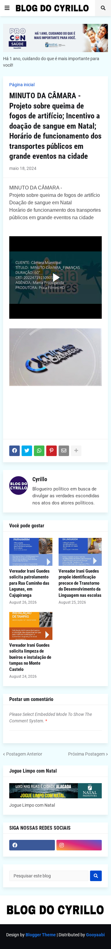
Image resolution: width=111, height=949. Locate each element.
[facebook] (32, 845)
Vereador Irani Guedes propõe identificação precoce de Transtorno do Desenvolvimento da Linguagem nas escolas (80, 583)
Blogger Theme (41, 934)
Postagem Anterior (24, 754)
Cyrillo (39, 479)
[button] (7, 8)
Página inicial (22, 84)
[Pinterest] (51, 451)
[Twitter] (27, 451)
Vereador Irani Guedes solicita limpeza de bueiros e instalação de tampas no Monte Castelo (30, 657)
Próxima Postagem (86, 754)
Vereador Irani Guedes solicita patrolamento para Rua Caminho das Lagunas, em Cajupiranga (29, 583)
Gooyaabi (95, 934)
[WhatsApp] (39, 451)
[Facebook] (14, 451)
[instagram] (79, 845)
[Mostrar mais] (76, 451)
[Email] (64, 451)
